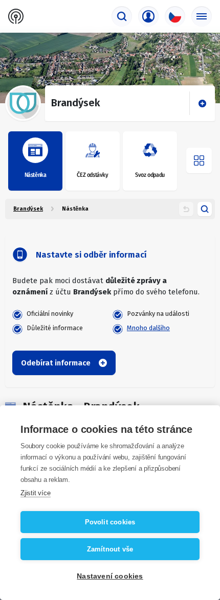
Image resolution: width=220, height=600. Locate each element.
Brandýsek (28, 208)
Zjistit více (35, 493)
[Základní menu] (201, 16)
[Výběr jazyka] (175, 16)
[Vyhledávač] (122, 16)
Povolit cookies (110, 522)
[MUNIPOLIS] (16, 16)
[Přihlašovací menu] (148, 16)
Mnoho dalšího (148, 328)
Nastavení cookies (110, 576)
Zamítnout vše (110, 549)
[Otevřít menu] (199, 160)
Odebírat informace (56, 362)
